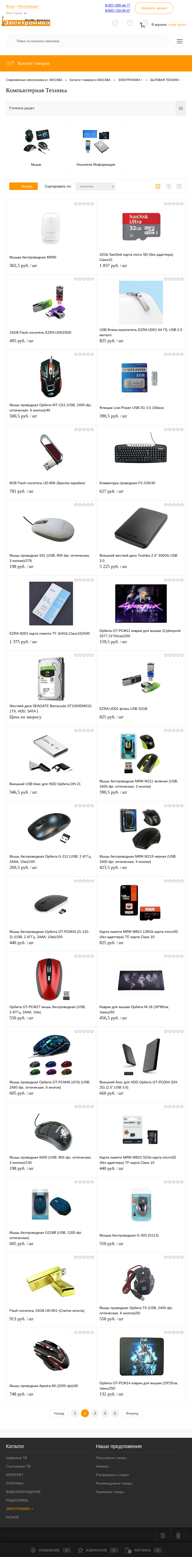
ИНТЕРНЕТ (15, 1475)
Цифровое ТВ (16, 1458)
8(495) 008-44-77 (117, 5)
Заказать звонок (154, 8)
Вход (10, 6)
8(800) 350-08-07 (117, 10)
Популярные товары (111, 1458)
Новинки (102, 1466)
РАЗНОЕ (12, 1517)
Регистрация (28, 6)
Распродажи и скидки (112, 1475)
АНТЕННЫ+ (15, 1483)
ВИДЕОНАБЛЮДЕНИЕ (23, 1492)
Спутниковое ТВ (18, 1466)
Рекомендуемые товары (114, 1483)
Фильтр (27, 186)
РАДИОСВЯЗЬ (17, 1500)
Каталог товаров (33, 63)
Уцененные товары (110, 1492)
